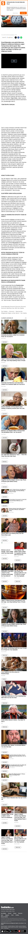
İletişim (10, 911)
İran (5, 76)
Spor (2, 915)
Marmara (23, 85)
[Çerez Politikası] (4, 927)
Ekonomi (20, 913)
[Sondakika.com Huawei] (22, 931)
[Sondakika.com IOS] (5, 931)
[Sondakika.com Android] (13, 931)
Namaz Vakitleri (4, 916)
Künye (13, 911)
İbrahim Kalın (20, 285)
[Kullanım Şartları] (4, 926)
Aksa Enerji (15, 242)
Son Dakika (3, 913)
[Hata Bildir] (6, 928)
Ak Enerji (21, 224)
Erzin (20, 234)
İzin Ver (23, 13)
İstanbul (15, 85)
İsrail (2, 287)
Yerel (12, 915)
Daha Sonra (15, 13)
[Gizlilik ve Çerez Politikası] (21, 926)
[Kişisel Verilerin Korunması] (13, 927)
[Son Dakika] (14, 907)
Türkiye (3, 196)
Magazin (7, 915)
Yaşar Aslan (14, 98)
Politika (17, 915)
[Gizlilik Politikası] (11, 926)
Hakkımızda (3, 911)
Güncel (9, 913)
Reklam (7, 911)
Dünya (14, 913)
